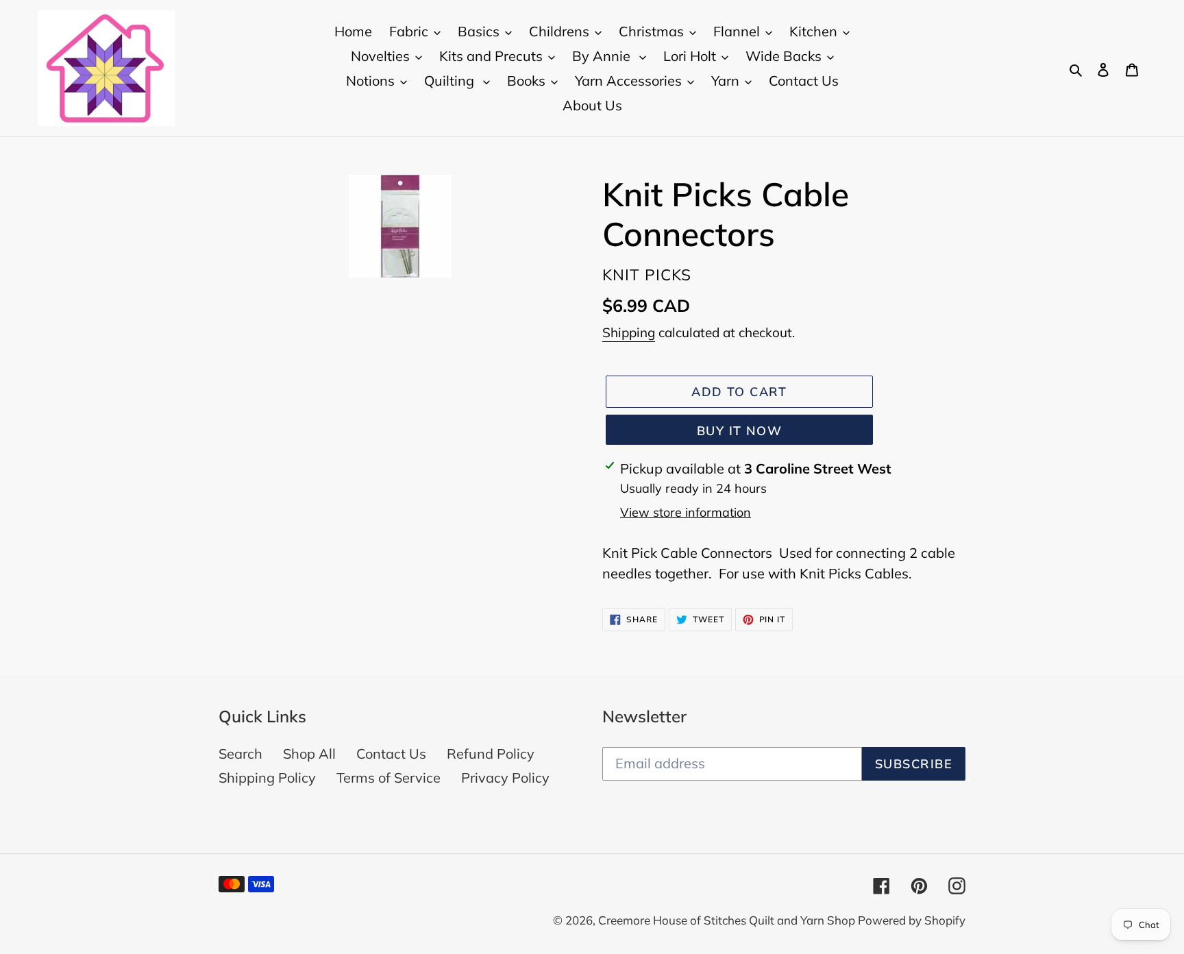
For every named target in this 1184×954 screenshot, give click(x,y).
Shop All (309, 753)
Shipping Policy (267, 777)
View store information (685, 512)
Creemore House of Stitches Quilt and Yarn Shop (728, 920)
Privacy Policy (505, 777)
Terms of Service (388, 777)
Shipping (628, 332)
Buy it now (739, 431)
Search (240, 753)
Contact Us (391, 753)
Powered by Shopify (911, 920)
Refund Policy (490, 753)
